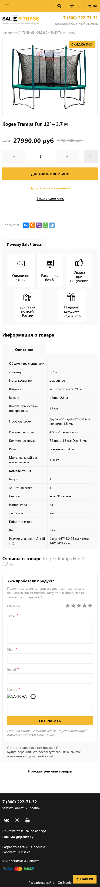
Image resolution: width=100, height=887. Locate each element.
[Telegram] (52, 225)
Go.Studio (38, 846)
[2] (73, 606)
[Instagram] (17, 820)
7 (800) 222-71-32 (80, 17)
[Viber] (39, 225)
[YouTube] (27, 820)
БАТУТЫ (56, 32)
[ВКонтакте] (26, 225)
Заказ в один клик (50, 198)
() (95, 5)
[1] (67, 606)
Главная (8, 32)
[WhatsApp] (45, 225)
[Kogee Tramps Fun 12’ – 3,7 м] (50, 77)
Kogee (71, 32)
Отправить (50, 720)
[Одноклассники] (32, 225)
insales (25, 852)
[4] (84, 606)
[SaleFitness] (20, 20)
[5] (90, 606)
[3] (79, 606)
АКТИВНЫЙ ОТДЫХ (32, 32)
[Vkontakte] (6, 820)
